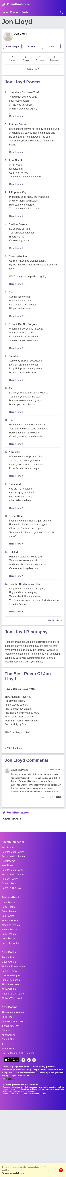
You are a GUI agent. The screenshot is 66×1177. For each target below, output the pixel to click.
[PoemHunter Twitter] (29, 1060)
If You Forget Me (10, 1026)
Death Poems (9, 911)
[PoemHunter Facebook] (23, 1060)
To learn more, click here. (13, 1173)
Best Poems (8, 847)
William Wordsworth (12, 998)
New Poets (8, 865)
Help (29, 1069)
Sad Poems (8, 916)
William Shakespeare (13, 966)
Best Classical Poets (13, 874)
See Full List (53, 620)
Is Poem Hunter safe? (26, 1073)
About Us (6, 1067)
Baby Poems (9, 907)
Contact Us (19, 1069)
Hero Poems (8, 938)
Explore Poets (9, 883)
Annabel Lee (9, 1035)
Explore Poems (10, 879)
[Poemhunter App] (11, 1059)
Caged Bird (8, 1039)
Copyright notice (21, 1067)
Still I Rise (7, 1017)
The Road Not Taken (13, 1021)
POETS (17, 818)
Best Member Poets (12, 870)
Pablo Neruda (9, 971)
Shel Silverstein (10, 984)
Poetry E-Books (10, 943)
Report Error (40, 1069)
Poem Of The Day (11, 888)
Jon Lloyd (20, 33)
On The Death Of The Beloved (18, 1053)
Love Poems (8, 902)
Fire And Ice (8, 1048)
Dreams (6, 1030)
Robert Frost (8, 957)
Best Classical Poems (13, 856)
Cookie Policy (38, 1067)
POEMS (6, 818)
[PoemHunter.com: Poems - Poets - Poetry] (16, 4)
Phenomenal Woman (13, 1012)
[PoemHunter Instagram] (34, 1060)
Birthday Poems (10, 920)
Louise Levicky (19, 770)
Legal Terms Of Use (20, 1075)
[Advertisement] (33, 1143)
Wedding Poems (11, 925)
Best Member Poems (13, 852)
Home (5, 12)
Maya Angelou (9, 962)
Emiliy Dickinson (11, 980)
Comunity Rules (46, 1073)
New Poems (8, 861)
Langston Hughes (11, 975)
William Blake (9, 989)
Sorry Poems (9, 934)
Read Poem (15, 116)
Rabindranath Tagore (13, 993)
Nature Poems (9, 929)
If (2, 1044)
